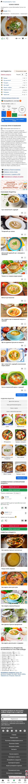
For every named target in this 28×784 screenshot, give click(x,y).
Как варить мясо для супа (10, 587)
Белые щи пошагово (8, 297)
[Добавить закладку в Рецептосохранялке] (23, 38)
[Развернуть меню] (26, 777)
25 (4, 38)
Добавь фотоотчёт (14, 486)
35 (25, 38)
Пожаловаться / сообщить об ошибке (13, 176)
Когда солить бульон (8, 568)
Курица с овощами (21, 442)
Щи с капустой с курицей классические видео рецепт (14, 364)
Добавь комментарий (14, 490)
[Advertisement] (14, 54)
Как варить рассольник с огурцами (12, 643)
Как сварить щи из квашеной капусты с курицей (14, 320)
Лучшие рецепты (14, 754)
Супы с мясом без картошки (14, 411)
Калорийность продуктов (14, 759)
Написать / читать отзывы (11, 172)
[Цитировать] (22, 507)
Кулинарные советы (14, 757)
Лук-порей (6, 85)
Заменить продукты (6, 74)
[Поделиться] (26, 774)
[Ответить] (25, 507)
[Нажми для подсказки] (20, 101)
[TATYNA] (2, 497)
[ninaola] (2, 513)
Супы (7, 426)
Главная (14, 734)
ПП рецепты (7, 442)
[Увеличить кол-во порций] (26, 73)
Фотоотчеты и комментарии (14, 773)
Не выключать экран (21, 71)
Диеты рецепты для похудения (7, 458)
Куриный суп (20, 426)
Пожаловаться (5, 13)
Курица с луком (20, 474)
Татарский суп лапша (8, 231)
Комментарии (24, 13)
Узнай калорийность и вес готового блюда (14, 120)
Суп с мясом (20, 457)
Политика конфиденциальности (14, 740)
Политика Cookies (14, 743)
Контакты (14, 749)
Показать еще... (21, 394)
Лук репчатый (7, 80)
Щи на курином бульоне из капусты (13, 342)
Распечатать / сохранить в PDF (12, 174)
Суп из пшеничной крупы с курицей (13, 387)
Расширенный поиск (14, 770)
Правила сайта (14, 737)
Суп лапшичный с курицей (10, 209)
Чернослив (6, 94)
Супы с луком (14, 408)
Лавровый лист (7, 89)
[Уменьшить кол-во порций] (26, 75)
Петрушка (6, 92)
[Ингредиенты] (26, 771)
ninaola (5, 11)
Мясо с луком (7, 474)
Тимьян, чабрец (8, 87)
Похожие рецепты (15, 13)
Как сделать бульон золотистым (12, 550)
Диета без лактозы (14, 401)
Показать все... (21, 477)
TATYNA (7, 497)
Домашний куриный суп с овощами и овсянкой (13, 253)
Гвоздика (6, 82)
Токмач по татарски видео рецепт (12, 276)
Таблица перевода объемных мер (10, 98)
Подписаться (14, 718)
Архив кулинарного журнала (14, 765)
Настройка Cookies (14, 746)
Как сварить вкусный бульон (11, 606)
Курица (5, 78)
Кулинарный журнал (14, 762)
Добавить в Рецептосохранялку (12, 169)
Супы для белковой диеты (14, 404)
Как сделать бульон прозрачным (12, 624)
